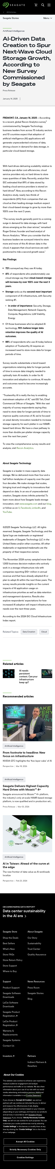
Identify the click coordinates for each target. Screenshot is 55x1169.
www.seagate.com (28, 504)
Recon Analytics (25, 448)
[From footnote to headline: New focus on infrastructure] (27, 722)
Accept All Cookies (25, 1141)
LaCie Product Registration (10, 1023)
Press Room (34, 988)
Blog (30, 999)
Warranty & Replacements (10, 1033)
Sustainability (35, 943)
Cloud (44, 631)
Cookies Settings (25, 1157)
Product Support (11, 988)
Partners (32, 1056)
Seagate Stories (11, 18)
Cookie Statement (33, 1095)
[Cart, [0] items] (36, 5)
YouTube (7, 512)
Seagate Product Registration (11, 1014)
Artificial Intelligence (14, 746)
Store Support (10, 966)
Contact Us (9, 1046)
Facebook (26, 508)
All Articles (11, 12)
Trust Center (34, 949)
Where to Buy (10, 971)
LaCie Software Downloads (10, 1004)
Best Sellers (9, 943)
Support (7, 982)
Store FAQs (9, 955)
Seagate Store (10, 932)
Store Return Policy (13, 960)
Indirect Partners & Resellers (37, 1064)
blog (48, 504)
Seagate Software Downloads (12, 995)
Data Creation (29, 631)
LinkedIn (36, 508)
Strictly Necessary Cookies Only (25, 1149)
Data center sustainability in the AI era (24, 913)
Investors (8, 1056)
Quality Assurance (37, 955)
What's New (9, 949)
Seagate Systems (12, 1040)
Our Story (33, 938)
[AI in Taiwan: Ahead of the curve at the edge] (27, 833)
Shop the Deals (11, 938)
